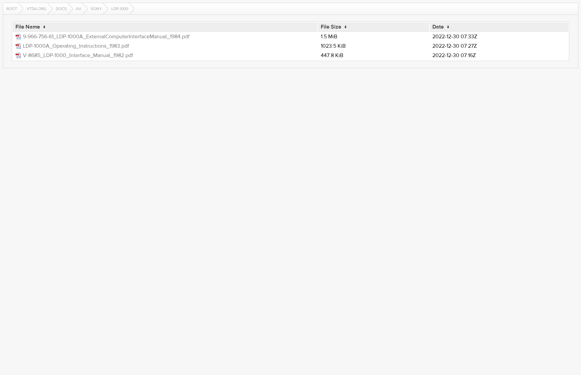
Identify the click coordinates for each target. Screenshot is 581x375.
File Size (331, 27)
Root (11, 8)
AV (78, 8)
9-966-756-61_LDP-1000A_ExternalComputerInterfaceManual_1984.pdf (106, 36)
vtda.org (36, 8)
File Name (27, 27)
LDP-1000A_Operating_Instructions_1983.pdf (76, 46)
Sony (96, 8)
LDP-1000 (119, 8)
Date (438, 27)
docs (61, 8)
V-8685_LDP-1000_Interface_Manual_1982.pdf (78, 55)
